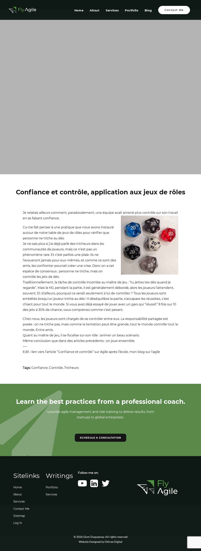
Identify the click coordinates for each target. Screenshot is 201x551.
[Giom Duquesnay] (22, 10)
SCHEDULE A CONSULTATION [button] (100, 437)
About (95, 10)
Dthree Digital (113, 541)
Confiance (39, 368)
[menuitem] (80, 10)
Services (112, 10)
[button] (82, 486)
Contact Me (21, 509)
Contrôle (56, 368)
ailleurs (44, 213)
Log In (17, 523)
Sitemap (19, 516)
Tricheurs (71, 368)
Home (79, 10)
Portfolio (131, 10)
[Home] (157, 487)
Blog (148, 10)
